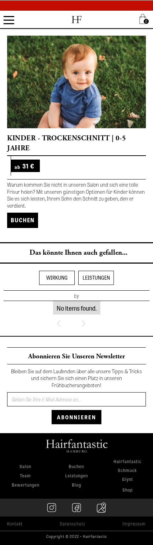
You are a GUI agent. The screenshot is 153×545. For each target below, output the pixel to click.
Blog (76, 485)
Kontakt (15, 523)
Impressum (134, 523)
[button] (144, 19)
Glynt (127, 479)
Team (25, 475)
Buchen (23, 220)
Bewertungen (25, 485)
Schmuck (127, 470)
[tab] (57, 278)
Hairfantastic (128, 461)
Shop (127, 490)
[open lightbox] (76, 82)
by (76, 295)
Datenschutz (72, 523)
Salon (25, 466)
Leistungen (76, 475)
